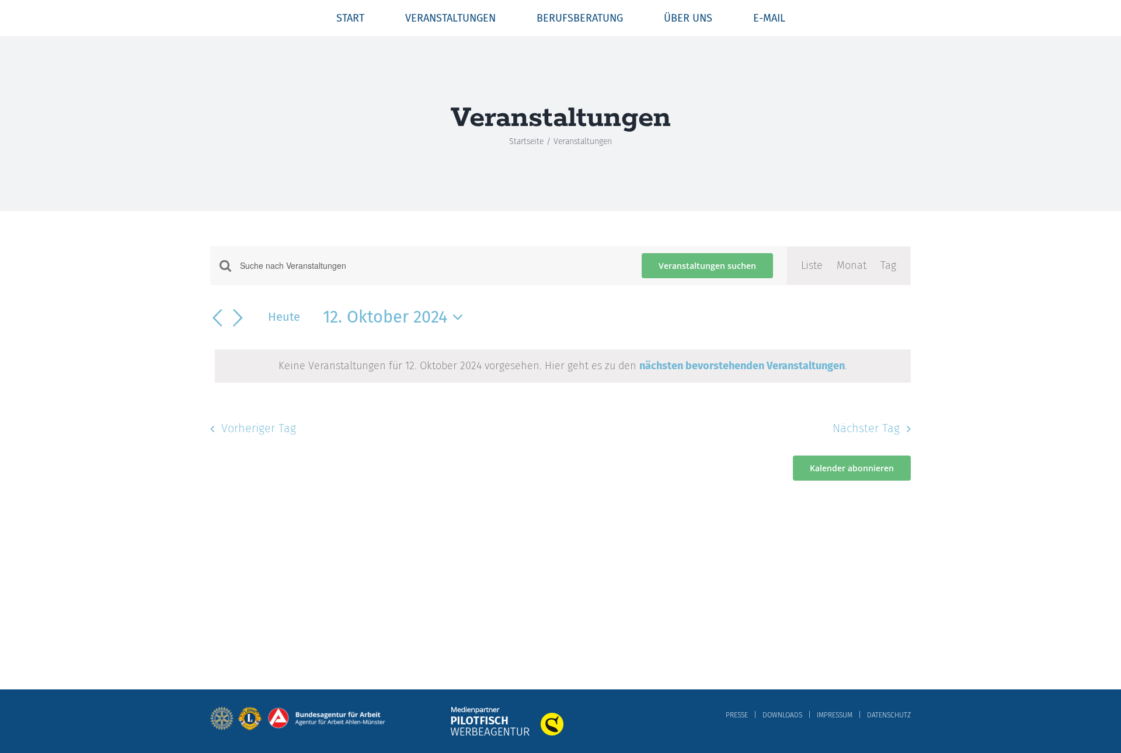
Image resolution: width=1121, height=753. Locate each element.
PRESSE (737, 715)
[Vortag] (217, 318)
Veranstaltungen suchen (707, 265)
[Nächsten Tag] (238, 318)
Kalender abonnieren (852, 468)
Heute (284, 317)
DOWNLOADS (782, 715)
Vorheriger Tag (258, 428)
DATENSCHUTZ (889, 715)
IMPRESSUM (834, 715)
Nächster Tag (866, 428)
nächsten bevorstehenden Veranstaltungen (742, 365)
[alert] (563, 366)
